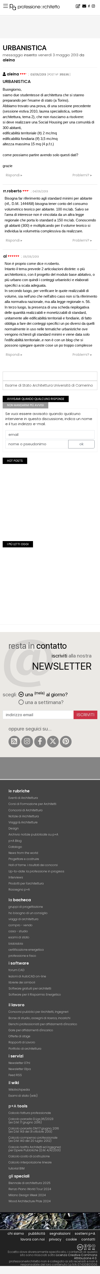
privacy (55, 1239)
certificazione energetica (26, 950)
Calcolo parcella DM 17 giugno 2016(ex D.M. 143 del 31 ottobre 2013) (33, 1130)
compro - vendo (20, 925)
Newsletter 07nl (19, 1063)
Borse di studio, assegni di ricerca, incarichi (39, 1018)
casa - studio (18, 931)
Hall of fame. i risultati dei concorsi (33, 865)
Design (13, 828)
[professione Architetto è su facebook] (40, 741)
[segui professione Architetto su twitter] (53, 741)
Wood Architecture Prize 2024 (29, 1201)
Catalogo (15, 847)
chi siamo (16, 1233)
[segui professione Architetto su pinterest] (66, 741)
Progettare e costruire (23, 859)
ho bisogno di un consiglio (28, 913)
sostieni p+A (85, 1233)
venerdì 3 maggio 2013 (58, 54)
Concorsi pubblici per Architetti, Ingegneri (38, 1012)
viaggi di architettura (23, 919)
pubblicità (36, 1233)
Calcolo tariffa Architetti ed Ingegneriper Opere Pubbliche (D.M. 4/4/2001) (34, 1148)
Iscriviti (85, 714)
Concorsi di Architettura (25, 810)
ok (81, 443)
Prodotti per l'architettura (26, 883)
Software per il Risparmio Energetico (34, 994)
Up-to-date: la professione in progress (36, 871)
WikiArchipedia (19, 1089)
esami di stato (18, 937)
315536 (64, 74)
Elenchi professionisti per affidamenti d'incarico (42, 1024)
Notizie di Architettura (23, 816)
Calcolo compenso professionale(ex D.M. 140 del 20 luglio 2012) (33, 1139)
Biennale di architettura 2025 (29, 1183)
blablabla (15, 943)
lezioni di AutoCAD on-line (27, 976)
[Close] (3, 1271)
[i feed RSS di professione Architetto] (14, 741)
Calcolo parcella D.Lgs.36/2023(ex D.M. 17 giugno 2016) (30, 1120)
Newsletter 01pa (19, 1069)
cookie (71, 1239)
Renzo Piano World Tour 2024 (29, 1189)
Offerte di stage (19, 1036)
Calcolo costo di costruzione (29, 1156)
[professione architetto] (37, 8)
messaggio (13, 54)
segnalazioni (60, 1233)
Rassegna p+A (19, 889)
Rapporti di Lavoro (21, 1042)
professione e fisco (22, 956)
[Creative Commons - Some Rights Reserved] (50, 1247)
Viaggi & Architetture (23, 822)
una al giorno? (46, 694)
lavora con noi (33, 1239)
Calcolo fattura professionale (29, 1113)
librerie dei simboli (21, 982)
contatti (88, 1239)
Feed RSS (15, 1075)
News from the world (23, 853)
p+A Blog (15, 841)
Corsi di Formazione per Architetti (32, 804)
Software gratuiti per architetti (29, 988)
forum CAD (16, 970)
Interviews (15, 877)
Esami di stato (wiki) (23, 1096)
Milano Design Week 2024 (27, 1195)
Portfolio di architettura (24, 1049)
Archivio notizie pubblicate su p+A (33, 834)
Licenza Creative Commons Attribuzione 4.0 (76, 1256)
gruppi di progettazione (25, 907)
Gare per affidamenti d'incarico (30, 1030)
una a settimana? (44, 702)
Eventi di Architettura (23, 798)
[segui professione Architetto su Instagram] (27, 741)
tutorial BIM (16, 1168)
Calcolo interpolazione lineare (30, 1162)
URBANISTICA (17, 81)
